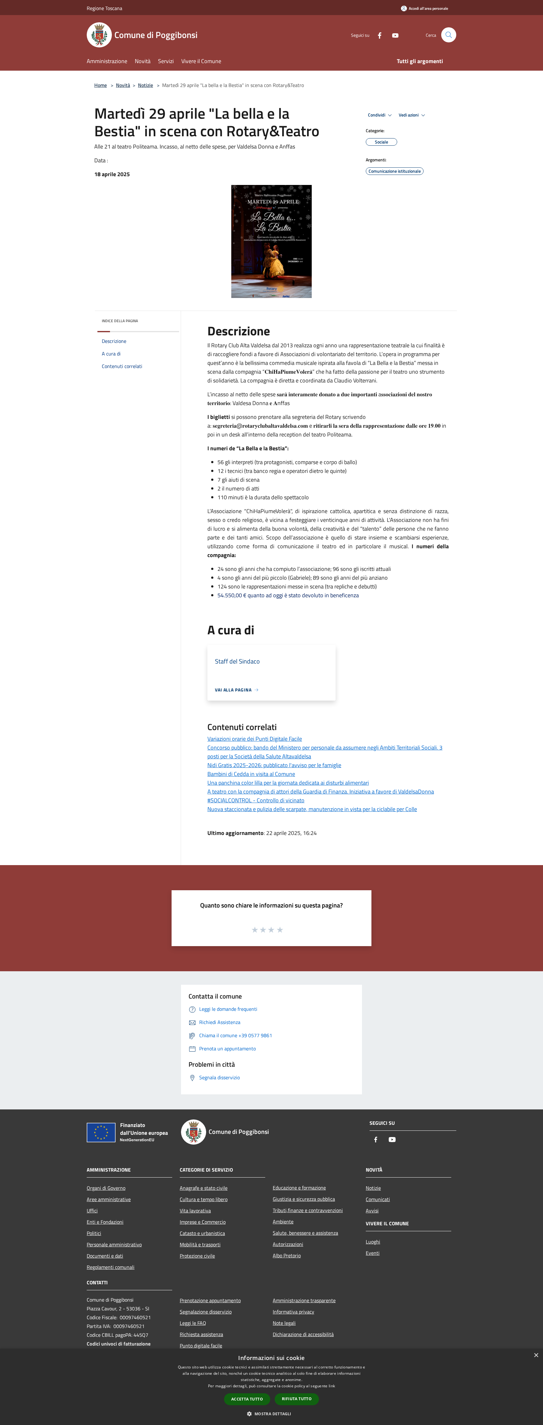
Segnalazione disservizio (206, 1311)
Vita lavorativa (195, 1210)
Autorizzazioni (288, 1244)
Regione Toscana (104, 8)
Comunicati (378, 1199)
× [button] (536, 1355)
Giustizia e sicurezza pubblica (304, 1199)
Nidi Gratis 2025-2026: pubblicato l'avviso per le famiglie (274, 765)
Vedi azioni (409, 114)
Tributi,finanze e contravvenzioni (308, 1210)
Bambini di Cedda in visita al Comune (251, 774)
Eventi (373, 1253)
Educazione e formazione (299, 1187)
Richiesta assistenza (201, 1334)
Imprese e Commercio (203, 1222)
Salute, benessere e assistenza (305, 1233)
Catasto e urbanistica (202, 1233)
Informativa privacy (293, 1311)
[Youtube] (393, 34)
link (332, 1386)
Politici (94, 1233)
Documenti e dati (105, 1256)
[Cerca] (448, 34)
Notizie (145, 85)
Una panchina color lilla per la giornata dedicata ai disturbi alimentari (288, 782)
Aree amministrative (109, 1199)
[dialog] (271, 1387)
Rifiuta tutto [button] (297, 1398)
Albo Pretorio (287, 1255)
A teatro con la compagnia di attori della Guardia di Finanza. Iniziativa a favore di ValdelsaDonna (320, 791)
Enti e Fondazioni (105, 1222)
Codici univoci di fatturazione (119, 1343)
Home (100, 85)
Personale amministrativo (114, 1244)
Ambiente (283, 1221)
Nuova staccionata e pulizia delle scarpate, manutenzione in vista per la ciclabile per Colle (312, 809)
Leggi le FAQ (193, 1323)
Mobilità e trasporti (200, 1244)
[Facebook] (377, 34)
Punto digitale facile (201, 1345)
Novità (123, 85)
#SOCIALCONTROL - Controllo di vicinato (255, 800)
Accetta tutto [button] (247, 1399)
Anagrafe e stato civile (204, 1188)
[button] (271, 1413)
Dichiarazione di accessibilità (303, 1334)
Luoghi (373, 1241)
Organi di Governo (106, 1188)
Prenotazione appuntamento (210, 1300)
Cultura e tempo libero (204, 1199)
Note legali (284, 1323)
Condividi (377, 114)
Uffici (92, 1210)
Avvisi (372, 1210)
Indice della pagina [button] (120, 321)
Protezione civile (197, 1256)
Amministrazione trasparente (304, 1300)
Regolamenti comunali (110, 1267)
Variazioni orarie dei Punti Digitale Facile (254, 738)
